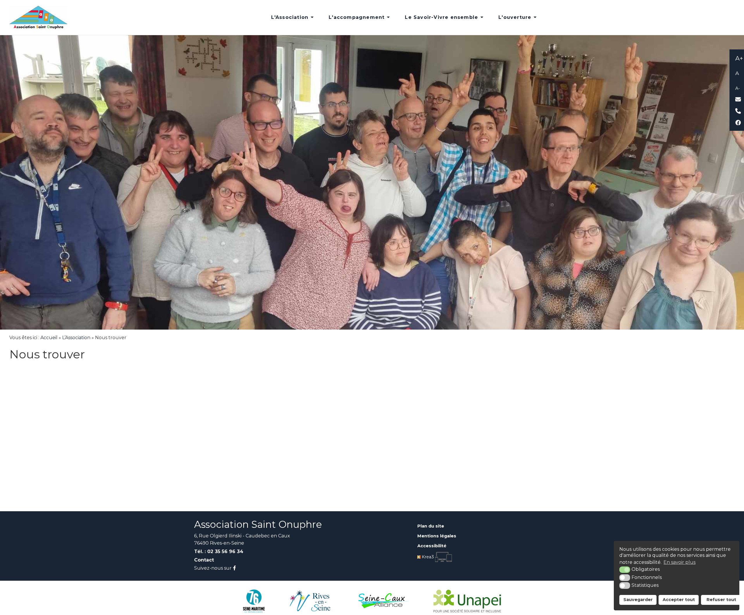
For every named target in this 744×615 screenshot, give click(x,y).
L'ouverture (514, 17)
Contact (204, 560)
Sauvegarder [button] (638, 599)
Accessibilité (431, 545)
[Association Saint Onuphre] (38, 16)
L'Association (290, 17)
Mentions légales (436, 536)
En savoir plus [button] (679, 562)
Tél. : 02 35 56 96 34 (218, 551)
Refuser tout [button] (721, 599)
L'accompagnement (356, 17)
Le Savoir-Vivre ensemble (441, 17)
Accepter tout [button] (679, 599)
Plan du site (430, 526)
